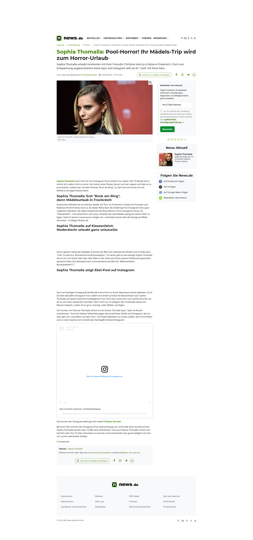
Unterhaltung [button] (113, 38)
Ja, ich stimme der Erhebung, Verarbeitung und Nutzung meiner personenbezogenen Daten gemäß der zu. (176, 117)
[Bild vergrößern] (150, 82)
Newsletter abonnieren (175, 197)
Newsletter (100, 506)
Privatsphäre (169, 506)
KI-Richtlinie (169, 501)
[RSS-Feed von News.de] (194, 38)
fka (58, 441)
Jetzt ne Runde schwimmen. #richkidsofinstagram (80, 409)
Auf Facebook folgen (173, 181)
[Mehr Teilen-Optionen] (194, 75)
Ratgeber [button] (132, 38)
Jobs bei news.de (171, 496)
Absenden (167, 129)
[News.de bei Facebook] (188, 38)
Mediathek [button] (160, 38)
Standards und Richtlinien (74, 506)
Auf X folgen (169, 186)
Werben (99, 496)
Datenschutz (67, 501)
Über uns (99, 501)
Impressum (66, 496)
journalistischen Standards (99, 452)
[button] (154, 74)
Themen (146, 38)
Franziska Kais (90, 74)
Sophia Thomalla (75, 448)
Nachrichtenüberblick (140, 506)
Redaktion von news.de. (129, 452)
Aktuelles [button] (93, 38)
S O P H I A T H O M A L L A (92, 414)
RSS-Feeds (134, 496)
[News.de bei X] (191, 38)
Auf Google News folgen (175, 192)
